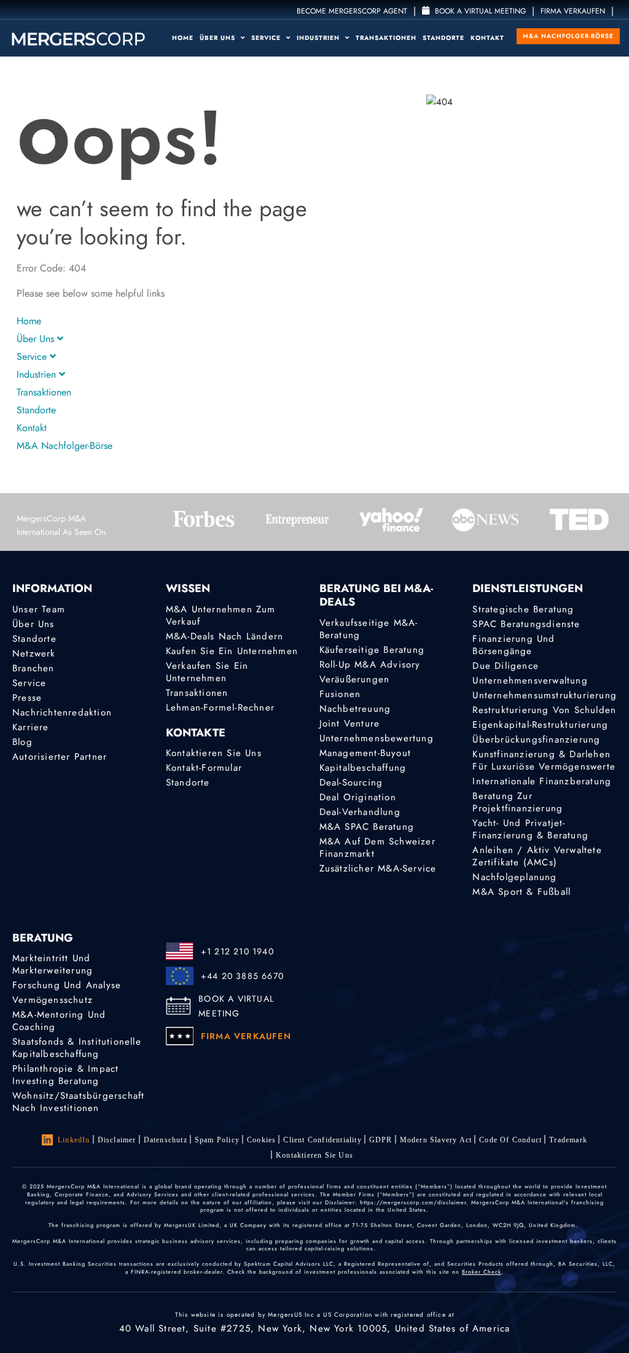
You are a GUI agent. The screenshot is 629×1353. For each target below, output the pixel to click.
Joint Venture (349, 723)
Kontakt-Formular (204, 768)
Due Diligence (505, 666)
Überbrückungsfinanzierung (536, 739)
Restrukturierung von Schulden (544, 710)
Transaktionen (386, 37)
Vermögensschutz (52, 1000)
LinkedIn (74, 1140)
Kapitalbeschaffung (363, 768)
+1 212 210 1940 (237, 951)
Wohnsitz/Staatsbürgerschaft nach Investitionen (78, 1102)
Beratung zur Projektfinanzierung (517, 802)
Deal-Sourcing (351, 782)
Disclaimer (117, 1140)
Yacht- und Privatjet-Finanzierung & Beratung (530, 829)
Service (267, 37)
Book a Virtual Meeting (479, 11)
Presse (27, 698)
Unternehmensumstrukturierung (544, 695)
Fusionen (340, 694)
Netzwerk (34, 653)
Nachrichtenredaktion (62, 712)
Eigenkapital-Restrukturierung (540, 725)
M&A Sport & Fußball (521, 892)
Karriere (30, 727)
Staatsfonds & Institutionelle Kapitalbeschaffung (76, 1047)
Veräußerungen (354, 679)
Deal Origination (357, 797)
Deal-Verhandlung (359, 812)
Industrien (319, 37)
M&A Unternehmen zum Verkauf (221, 615)
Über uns (219, 37)
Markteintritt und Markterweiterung (52, 964)
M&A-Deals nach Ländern (224, 636)
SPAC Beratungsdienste (526, 624)
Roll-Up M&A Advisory (370, 664)
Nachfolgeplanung (514, 877)
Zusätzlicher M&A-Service (378, 868)
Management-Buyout (365, 753)
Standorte (443, 37)
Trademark (568, 1140)
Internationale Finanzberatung (541, 781)
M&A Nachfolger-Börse (568, 36)
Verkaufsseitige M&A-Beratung (368, 629)
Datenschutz (165, 1140)
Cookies (261, 1140)
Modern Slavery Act (436, 1140)
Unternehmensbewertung (376, 738)
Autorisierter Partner (59, 757)
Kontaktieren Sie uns (214, 753)
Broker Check (481, 1272)
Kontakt (487, 37)
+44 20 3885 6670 (242, 976)
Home (182, 37)
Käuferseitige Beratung (371, 650)
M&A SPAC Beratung (366, 827)
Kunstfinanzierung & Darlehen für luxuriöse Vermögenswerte (543, 760)
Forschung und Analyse (66, 985)
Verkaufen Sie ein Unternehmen (207, 672)
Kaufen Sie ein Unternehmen (232, 651)
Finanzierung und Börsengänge (513, 645)
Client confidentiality (322, 1140)
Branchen (33, 668)
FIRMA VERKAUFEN (573, 11)
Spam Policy (217, 1140)
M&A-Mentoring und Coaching (59, 1020)
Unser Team (38, 609)
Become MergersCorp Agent (352, 11)
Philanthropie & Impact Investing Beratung (65, 1075)
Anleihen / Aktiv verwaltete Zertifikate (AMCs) (536, 856)
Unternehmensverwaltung (529, 680)
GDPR (381, 1140)
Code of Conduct (510, 1140)
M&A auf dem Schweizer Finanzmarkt (377, 847)
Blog (22, 742)
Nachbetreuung (355, 709)
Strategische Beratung (523, 609)
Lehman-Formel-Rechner (220, 707)
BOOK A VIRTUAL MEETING (236, 1006)
